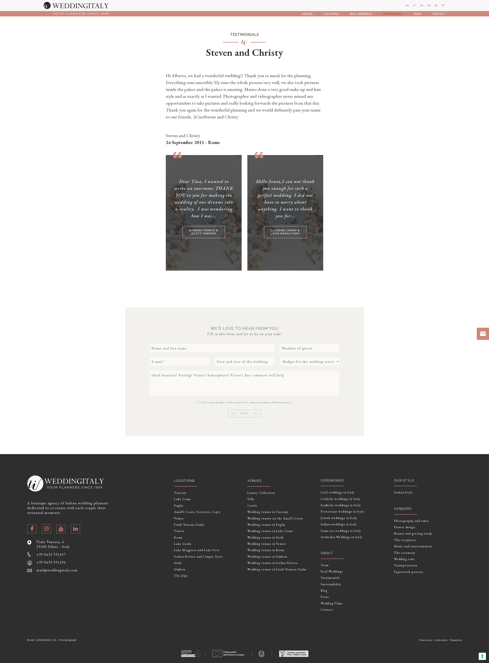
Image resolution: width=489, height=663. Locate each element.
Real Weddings (361, 13)
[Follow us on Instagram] (46, 528)
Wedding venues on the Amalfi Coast (275, 518)
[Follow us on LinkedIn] (75, 528)
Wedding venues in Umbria (267, 556)
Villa (251, 499)
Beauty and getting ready (413, 533)
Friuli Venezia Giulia (189, 524)
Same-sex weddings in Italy (341, 531)
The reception (405, 540)
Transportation (405, 565)
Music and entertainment (413, 546)
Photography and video (411, 521)
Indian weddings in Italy (339, 524)
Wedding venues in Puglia (266, 524)
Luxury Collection (261, 493)
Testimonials (392, 13)
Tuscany (180, 493)
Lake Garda (183, 544)
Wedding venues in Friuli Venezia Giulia (277, 569)
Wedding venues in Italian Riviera (272, 563)
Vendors (403, 509)
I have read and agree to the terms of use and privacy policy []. (246, 402)
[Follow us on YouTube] (61, 528)
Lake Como (182, 499)
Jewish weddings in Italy (339, 518)
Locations (331, 13)
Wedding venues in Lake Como (270, 531)
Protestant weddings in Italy (342, 511)
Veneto (179, 531)
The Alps (181, 575)
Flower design (404, 527)
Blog (324, 590)
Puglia (179, 505)
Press (325, 597)
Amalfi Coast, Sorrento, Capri (197, 512)
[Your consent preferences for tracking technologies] (482, 656)
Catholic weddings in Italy (341, 499)
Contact (438, 13)
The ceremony (404, 553)
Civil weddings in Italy (338, 492)
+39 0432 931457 (51, 554)
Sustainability (331, 584)
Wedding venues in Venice (266, 544)
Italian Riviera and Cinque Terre (198, 556)
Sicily (178, 563)
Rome (178, 537)
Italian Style (403, 492)
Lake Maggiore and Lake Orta (197, 550)
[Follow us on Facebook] (31, 528)
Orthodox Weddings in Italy (342, 537)
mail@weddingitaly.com (57, 570)
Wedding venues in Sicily (265, 537)
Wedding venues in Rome (266, 550)
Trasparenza (456, 640)
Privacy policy (281, 402)
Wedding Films (331, 603)
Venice (179, 518)
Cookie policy (441, 640)
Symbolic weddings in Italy (341, 505)
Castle (252, 505)
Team (417, 13)
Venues (307, 13)
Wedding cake (404, 559)
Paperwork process (408, 572)
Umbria (179, 569)
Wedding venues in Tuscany (268, 512)
